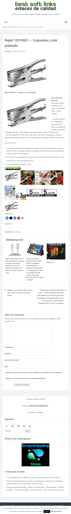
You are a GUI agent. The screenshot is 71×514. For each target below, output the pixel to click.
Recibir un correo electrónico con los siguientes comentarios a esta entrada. (33, 372)
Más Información (56, 511)
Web (6, 366)
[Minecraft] (56, 251)
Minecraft (50, 262)
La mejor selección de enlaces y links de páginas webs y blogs (35, 505)
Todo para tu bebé (15, 471)
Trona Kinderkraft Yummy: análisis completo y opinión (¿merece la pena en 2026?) (34, 477)
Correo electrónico (12, 360)
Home (5, 27)
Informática (11, 27)
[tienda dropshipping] (35, 455)
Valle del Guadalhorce (38, 406)
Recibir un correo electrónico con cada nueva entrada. (25, 378)
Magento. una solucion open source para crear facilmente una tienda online (19, 292)
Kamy (24, 51)
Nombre (8, 353)
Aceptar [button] (47, 511)
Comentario (9, 347)
